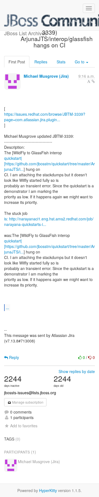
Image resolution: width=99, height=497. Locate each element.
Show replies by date (77, 371)
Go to (80, 61)
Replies (40, 61)
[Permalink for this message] (93, 81)
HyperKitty (48, 490)
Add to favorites (23, 425)
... (7, 307)
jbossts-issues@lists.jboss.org (30, 392)
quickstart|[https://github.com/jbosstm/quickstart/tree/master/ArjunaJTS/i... (49, 163)
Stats (61, 61)
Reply (13, 357)
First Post (17, 61)
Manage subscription (27, 402)
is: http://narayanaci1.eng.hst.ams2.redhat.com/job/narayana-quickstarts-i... (49, 221)
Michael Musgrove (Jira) (46, 76)
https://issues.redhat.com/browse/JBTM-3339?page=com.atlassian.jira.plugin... (44, 116)
